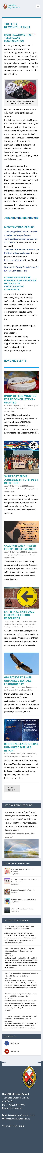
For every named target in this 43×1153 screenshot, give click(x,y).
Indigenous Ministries (14, 260)
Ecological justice (10, 555)
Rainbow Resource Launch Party (23, 899)
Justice (29, 406)
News (27, 489)
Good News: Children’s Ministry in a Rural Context (24, 881)
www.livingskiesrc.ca (20, 1118)
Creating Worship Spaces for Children (22, 870)
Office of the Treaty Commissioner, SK (21, 267)
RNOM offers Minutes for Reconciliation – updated (20, 399)
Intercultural (14, 489)
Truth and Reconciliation (23, 627)
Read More (18, 942)
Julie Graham (10, 486)
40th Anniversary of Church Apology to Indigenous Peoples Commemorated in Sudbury (19, 951)
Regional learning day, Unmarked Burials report (21, 747)
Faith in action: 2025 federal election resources (19, 615)
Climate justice (31, 552)
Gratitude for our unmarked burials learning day (18, 681)
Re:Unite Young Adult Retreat (22, 890)
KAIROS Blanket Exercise (15, 270)
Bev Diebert (10, 406)
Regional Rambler (15, 408)
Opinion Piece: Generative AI (22, 909)
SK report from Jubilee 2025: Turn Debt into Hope (21, 479)
